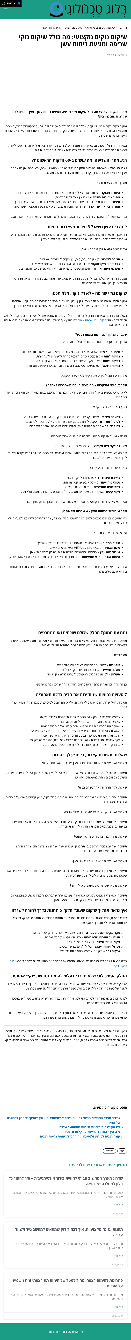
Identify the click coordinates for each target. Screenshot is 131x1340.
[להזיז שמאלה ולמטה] (3, 4)
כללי (122, 1151)
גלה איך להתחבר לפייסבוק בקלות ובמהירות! (90, 1132)
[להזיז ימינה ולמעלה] (4, 3)
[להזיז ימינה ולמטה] (4, 4)
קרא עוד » (118, 1204)
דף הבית (122, 27)
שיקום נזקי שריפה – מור (92, 320)
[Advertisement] (65, 82)
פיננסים (109, 1151)
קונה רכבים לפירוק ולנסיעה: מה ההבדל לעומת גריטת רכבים (80, 1136)
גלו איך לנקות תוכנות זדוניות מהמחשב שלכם (89, 1127)
